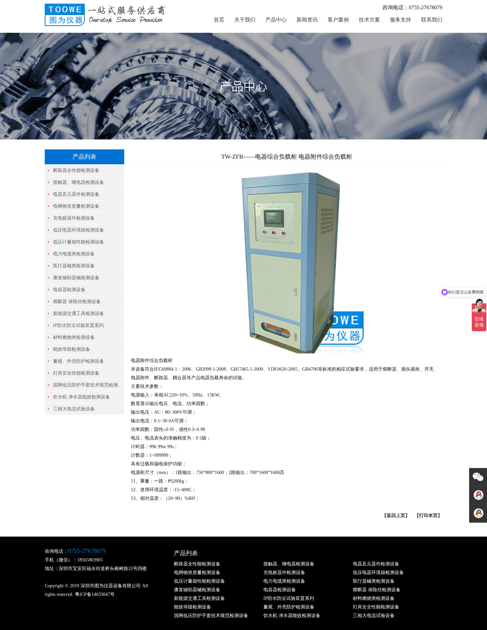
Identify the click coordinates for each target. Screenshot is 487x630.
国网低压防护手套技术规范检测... (87, 385)
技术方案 (369, 20)
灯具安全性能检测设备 (76, 373)
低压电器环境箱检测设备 (78, 230)
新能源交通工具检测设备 (78, 313)
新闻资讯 (307, 20)
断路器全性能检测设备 (76, 170)
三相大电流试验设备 (74, 408)
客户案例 (338, 20)
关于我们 (244, 20)
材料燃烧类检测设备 (74, 337)
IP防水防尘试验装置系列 (78, 325)
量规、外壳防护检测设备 (78, 361)
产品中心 (276, 20)
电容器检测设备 (69, 289)
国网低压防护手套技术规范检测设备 (211, 615)
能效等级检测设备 (71, 349)
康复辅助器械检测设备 (76, 277)
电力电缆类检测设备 (74, 253)
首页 (219, 20)
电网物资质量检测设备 (76, 206)
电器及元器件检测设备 (76, 194)
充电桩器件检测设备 (74, 218)
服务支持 (400, 20)
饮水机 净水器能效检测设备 (81, 396)
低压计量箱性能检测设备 (78, 241)
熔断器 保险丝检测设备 (77, 301)
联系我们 (431, 20)
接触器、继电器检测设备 (78, 182)
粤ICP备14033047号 (95, 594)
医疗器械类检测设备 (74, 265)
